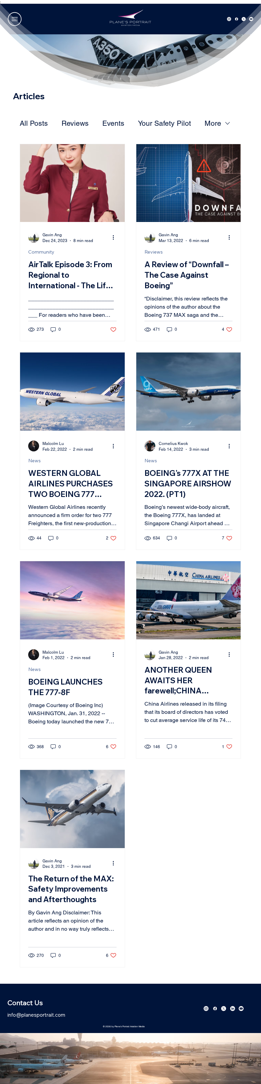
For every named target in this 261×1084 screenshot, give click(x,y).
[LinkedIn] (232, 1008)
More (213, 123)
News (34, 461)
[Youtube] (241, 1008)
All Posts (34, 123)
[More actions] (115, 237)
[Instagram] (206, 1008)
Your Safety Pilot (164, 123)
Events (113, 123)
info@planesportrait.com (36, 1015)
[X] (223, 1008)
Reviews (75, 123)
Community (41, 252)
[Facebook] (214, 1008)
